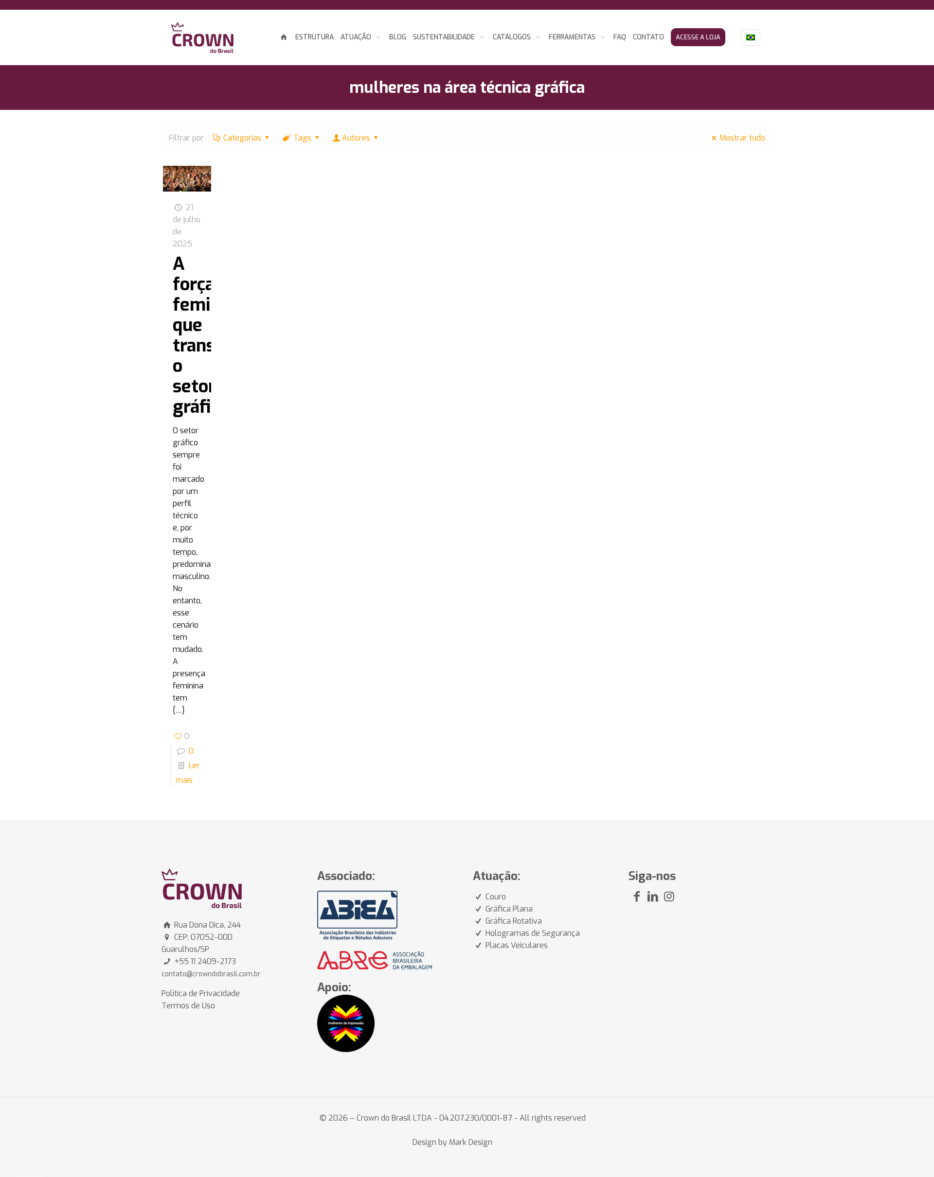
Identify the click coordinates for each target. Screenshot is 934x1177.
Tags (302, 138)
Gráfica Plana (509, 909)
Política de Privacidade (201, 993)
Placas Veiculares (516, 945)
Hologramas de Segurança (532, 933)
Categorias (242, 138)
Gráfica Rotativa (513, 921)
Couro (495, 897)
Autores (356, 138)
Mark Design (470, 1142)
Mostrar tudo (742, 138)
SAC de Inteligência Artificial (24, 1175)
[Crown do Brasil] (202, 37)
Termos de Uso (188, 1006)
